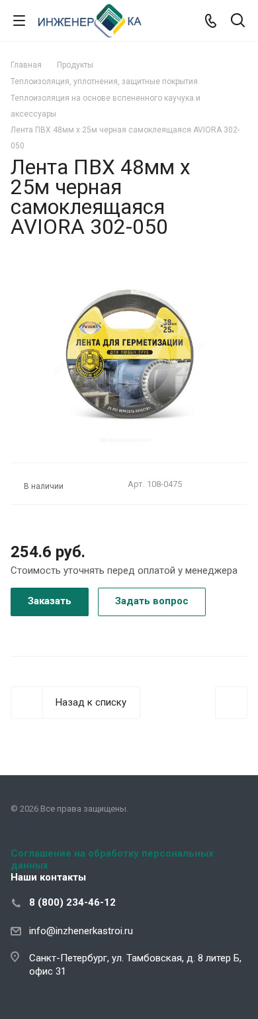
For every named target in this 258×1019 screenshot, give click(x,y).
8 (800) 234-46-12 (72, 902)
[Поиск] (238, 21)
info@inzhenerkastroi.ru (81, 931)
